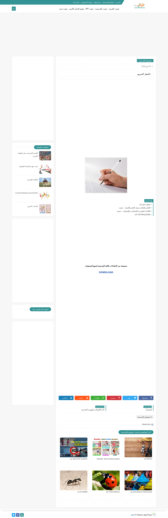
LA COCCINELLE (113, 492)
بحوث (133, 514)
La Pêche (148, 459)
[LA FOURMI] (73, 480)
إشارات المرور (33, 206)
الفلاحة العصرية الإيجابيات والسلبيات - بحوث (133, 211)
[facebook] (18, 515)
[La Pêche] (138, 447)
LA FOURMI (82, 492)
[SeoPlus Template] (154, 514)
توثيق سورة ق (144, 204)
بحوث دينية (63, 8)
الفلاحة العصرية (32, 179)
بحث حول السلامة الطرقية (28, 166)
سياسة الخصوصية (87, 2)
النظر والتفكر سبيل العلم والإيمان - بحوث (134, 207)
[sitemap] (22, 515)
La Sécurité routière (78, 459)
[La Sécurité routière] (73, 447)
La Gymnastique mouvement (26, 193)
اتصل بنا (117, 2)
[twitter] (13, 515)
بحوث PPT (90, 8)
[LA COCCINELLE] (106, 480)
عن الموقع (97, 2)
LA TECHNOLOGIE (142, 214)
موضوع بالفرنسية (145, 60)
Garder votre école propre (108, 459)
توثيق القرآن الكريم (76, 8)
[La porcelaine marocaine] (138, 480)
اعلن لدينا (76, 2)
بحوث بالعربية (114, 8)
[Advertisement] (84, 35)
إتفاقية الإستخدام (108, 2)
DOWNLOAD (106, 272)
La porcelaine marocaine (141, 492)
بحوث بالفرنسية (101, 8)
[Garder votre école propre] (106, 447)
